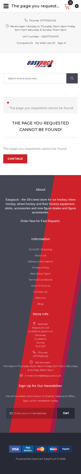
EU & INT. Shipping (40, 249)
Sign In (62, 43)
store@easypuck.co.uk (47, 375)
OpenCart (37, 458)
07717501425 (48, 20)
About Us (40, 255)
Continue (15, 158)
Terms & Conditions (40, 279)
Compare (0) (25, 43)
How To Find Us (40, 285)
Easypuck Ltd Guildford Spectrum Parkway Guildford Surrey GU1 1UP (40, 337)
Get (66, 413)
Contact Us (40, 291)
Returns (41, 297)
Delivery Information (40, 261)
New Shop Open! (40, 273)
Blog (40, 303)
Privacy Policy (40, 267)
